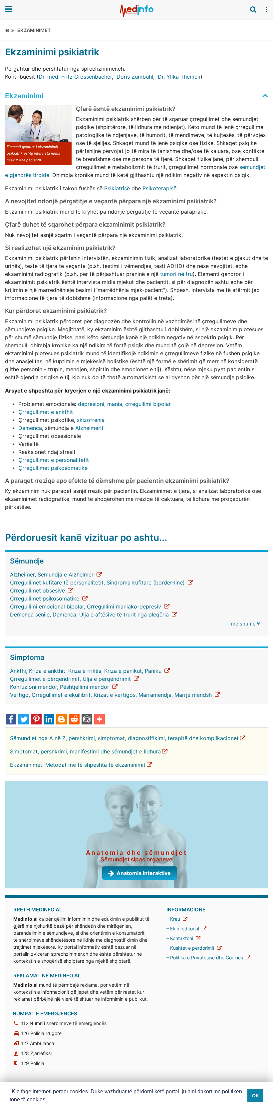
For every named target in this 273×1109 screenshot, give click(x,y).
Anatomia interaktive (144, 873)
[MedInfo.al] (136, 10)
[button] (266, 10)
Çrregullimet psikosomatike (53, 468)
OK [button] (255, 1095)
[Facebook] (11, 720)
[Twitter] (24, 720)
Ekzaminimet (34, 30)
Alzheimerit (89, 428)
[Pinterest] (36, 720)
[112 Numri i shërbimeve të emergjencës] (17, 1023)
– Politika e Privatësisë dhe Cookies (205, 957)
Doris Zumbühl (135, 76)
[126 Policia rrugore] (17, 1033)
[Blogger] (62, 720)
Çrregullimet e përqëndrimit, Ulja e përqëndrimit (71, 678)
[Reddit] (74, 720)
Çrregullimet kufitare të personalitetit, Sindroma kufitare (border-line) (98, 582)
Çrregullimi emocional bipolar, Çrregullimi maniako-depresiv (86, 606)
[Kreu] (9, 30)
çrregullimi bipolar (148, 404)
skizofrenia (91, 420)
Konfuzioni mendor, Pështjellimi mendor (60, 686)
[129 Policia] (17, 1063)
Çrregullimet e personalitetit (53, 460)
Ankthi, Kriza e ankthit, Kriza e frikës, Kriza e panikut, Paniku (86, 670)
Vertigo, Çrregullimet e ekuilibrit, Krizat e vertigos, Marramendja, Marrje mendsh (111, 694)
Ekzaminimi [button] (24, 96)
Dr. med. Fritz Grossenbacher (75, 76)
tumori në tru (176, 274)
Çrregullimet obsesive (38, 590)
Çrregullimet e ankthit (45, 412)
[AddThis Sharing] (100, 720)
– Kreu (173, 919)
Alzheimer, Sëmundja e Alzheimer (52, 574)
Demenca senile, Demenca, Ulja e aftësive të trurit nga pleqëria (90, 614)
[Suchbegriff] (253, 9)
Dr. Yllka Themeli (179, 76)
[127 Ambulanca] (17, 1043)
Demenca (30, 428)
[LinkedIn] (49, 720)
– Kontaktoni (180, 938)
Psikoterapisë (159, 188)
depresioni (91, 404)
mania (114, 404)
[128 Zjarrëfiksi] (17, 1053)
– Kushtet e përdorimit (191, 948)
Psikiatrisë (117, 188)
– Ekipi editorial (183, 928)
